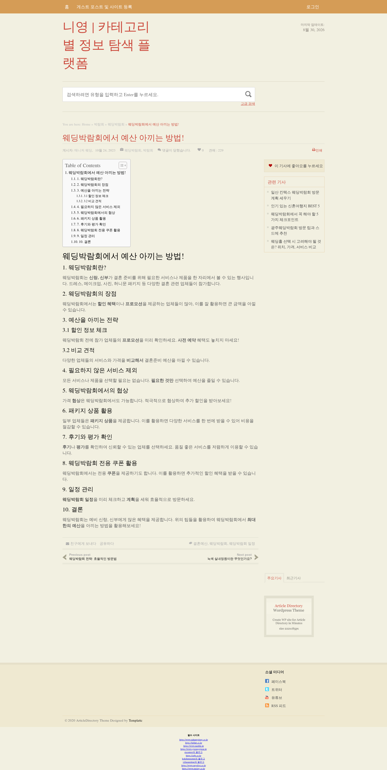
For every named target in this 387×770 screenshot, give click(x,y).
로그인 (312, 6)
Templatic (135, 720)
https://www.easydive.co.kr (193, 765)
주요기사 (274, 577)
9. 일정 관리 (86, 236)
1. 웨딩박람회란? (89, 178)
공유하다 (107, 543)
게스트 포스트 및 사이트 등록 (104, 6)
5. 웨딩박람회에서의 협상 (96, 212)
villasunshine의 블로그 (193, 762)
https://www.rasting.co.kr (193, 768)
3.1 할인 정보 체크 (96, 196)
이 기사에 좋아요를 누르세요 (299, 165)
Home (86, 124)
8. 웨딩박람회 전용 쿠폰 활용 (98, 230)
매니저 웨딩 (83, 150)
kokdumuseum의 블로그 (193, 758)
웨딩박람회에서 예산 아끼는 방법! (97, 172)
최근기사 (293, 577)
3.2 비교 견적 (92, 201)
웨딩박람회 (116, 124)
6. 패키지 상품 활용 (91, 218)
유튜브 (276, 697)
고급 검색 (248, 104)
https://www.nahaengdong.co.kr (193, 739)
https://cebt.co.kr (193, 755)
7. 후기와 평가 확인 (91, 224)
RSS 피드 (278, 705)
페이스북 (278, 681)
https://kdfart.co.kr (193, 742)
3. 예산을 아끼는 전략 (93, 190)
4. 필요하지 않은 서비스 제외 (98, 206)
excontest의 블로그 (193, 752)
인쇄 (319, 150)
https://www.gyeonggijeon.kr (194, 749)
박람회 (99, 124)
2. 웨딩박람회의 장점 (92, 184)
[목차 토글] (120, 165)
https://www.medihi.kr (193, 745)
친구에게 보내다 (83, 543)
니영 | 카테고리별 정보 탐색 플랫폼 (106, 44)
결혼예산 (200, 543)
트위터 (276, 689)
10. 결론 (85, 241)
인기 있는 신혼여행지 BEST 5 (295, 205)
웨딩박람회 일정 (77, 499)
